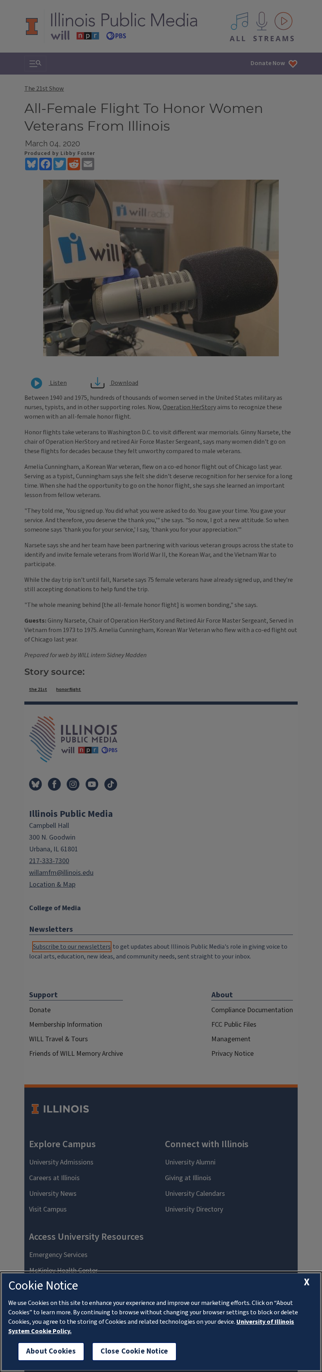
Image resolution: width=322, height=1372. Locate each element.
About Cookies (51, 1351)
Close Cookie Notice (134, 1351)
